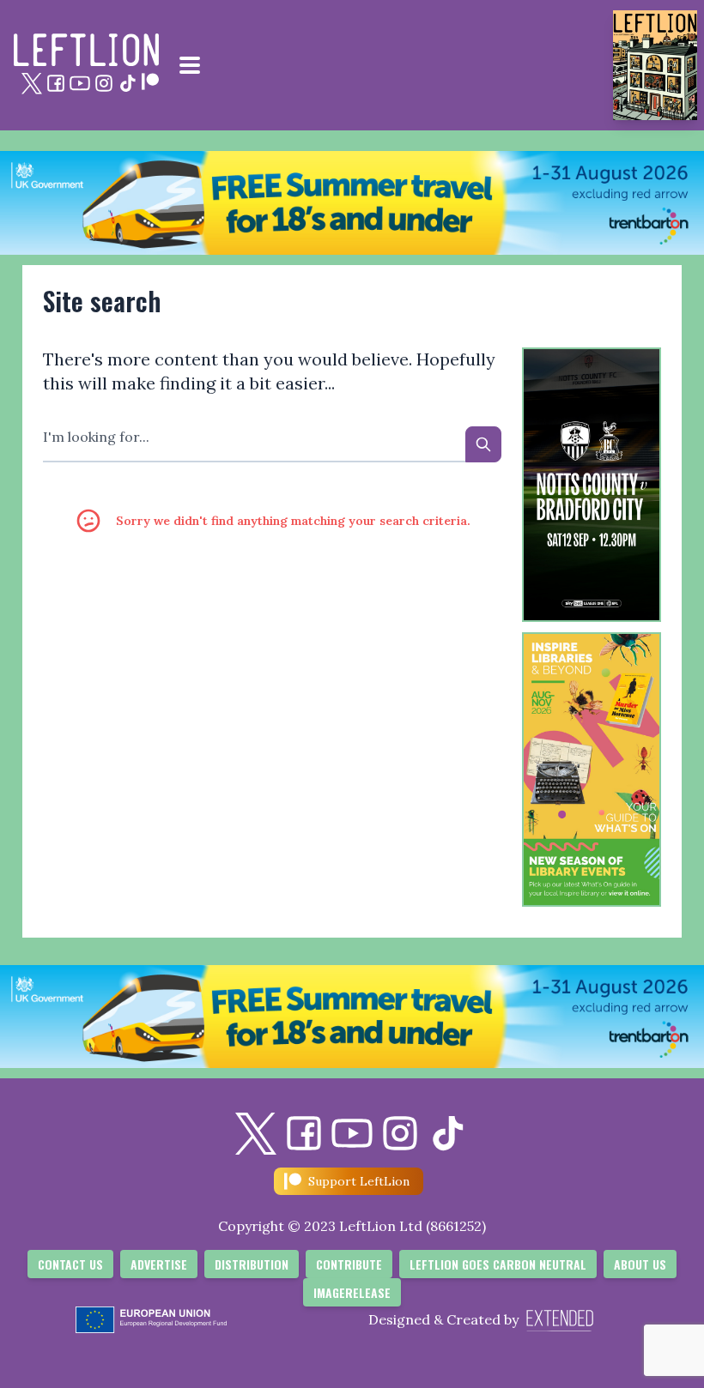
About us (640, 1264)
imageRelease (352, 1292)
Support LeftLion (359, 1181)
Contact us (70, 1264)
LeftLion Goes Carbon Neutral (498, 1264)
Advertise (158, 1264)
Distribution (251, 1264)
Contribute (349, 1264)
